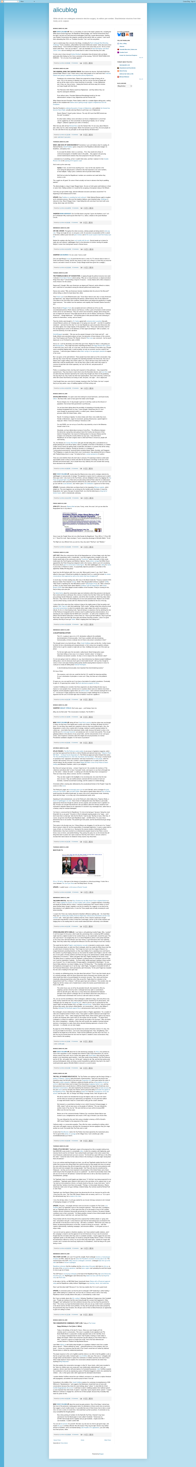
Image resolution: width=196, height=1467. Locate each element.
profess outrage (94, 561)
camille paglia (61, 1043)
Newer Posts (57, 1440)
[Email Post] (80, 63)
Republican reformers (59, 1266)
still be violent (85, 690)
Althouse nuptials (99, 487)
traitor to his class (76, 1196)
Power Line (59, 296)
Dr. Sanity (76, 321)
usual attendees (67, 483)
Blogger (101, 1454)
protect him (84, 1091)
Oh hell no (60, 881)
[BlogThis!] (86, 63)
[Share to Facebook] (90, 63)
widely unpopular (65, 1082)
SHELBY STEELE (65, 708)
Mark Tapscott (62, 606)
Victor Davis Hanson (66, 278)
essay (69, 258)
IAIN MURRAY (64, 255)
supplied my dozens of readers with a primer (75, 902)
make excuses (104, 1088)
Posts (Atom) (64, 1443)
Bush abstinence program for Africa (88, 683)
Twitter (73, 619)
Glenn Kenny (123, 71)
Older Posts (107, 1440)
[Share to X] (88, 63)
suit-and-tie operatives (68, 1268)
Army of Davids (105, 791)
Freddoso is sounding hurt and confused (74, 197)
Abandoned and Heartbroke (128, 68)
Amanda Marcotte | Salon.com (128, 49)
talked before (59, 593)
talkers (55, 398)
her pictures (64, 1424)
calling (103, 565)
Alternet (122, 46)
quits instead (78, 235)
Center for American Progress (128, 55)
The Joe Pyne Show (68, 883)
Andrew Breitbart (76, 54)
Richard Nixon (73, 126)
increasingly (72, 789)
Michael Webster (124, 77)
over (81, 789)
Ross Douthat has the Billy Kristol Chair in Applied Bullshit (90, 900)
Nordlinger (104, 199)
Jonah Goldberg (85, 643)
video (81, 1151)
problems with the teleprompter (90, 585)
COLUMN (64, 31)
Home (82, 1440)
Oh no (55, 881)
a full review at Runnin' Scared (78, 887)
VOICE (59, 31)
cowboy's (76, 1298)
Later (98, 1369)
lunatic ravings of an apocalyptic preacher (92, 351)
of (69, 1134)
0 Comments (75, 63)
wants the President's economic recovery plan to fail (91, 1258)
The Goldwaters (88, 483)
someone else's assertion (94, 321)
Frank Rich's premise (85, 722)
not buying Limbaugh (70, 1274)
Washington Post (91, 583)
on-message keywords (68, 732)
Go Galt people (97, 758)
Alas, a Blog (123, 43)
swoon (60, 1089)
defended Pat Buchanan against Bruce (69, 1008)
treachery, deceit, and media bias (99, 1283)
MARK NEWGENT (65, 213)
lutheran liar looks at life (126, 74)
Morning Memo (59, 345)
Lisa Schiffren (83, 1356)
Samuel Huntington (80, 664)
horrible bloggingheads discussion (63, 1388)
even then (104, 372)
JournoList (85, 559)
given (78, 789)
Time (73, 582)
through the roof (76, 1002)
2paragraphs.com (125, 65)
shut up (105, 1266)
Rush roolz (62, 1277)
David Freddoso (68, 147)
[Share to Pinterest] (92, 63)
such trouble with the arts (81, 240)
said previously (86, 1004)
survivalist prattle (74, 791)
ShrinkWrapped (57, 334)
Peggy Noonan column (101, 345)
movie (64, 786)
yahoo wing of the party (88, 1266)
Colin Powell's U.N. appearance (90, 1427)
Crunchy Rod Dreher (71, 443)
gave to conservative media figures (73, 565)
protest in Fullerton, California (61, 1078)
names (109, 565)
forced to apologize (70, 1262)
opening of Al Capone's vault (73, 161)
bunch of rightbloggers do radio (62, 801)
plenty (66, 1134)
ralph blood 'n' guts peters (64, 137)
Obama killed (71, 506)
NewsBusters (65, 1132)
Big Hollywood (64, 1361)
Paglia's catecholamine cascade (77, 945)
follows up (63, 1344)
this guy (59, 1425)
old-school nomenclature (60, 608)
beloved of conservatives (60, 1088)
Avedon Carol (124, 52)
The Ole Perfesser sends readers (74, 751)
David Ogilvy (92, 1055)
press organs (85, 1268)
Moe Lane (90, 338)
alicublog (65, 9)
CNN (106, 582)
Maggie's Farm (67, 308)
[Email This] (84, 63)
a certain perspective (91, 454)
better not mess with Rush (94, 1275)
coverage (73, 1134)
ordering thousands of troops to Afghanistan (78, 108)
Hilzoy (98, 1051)
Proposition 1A (86, 1080)
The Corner (92, 1323)
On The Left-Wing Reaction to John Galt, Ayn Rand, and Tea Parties (74, 757)
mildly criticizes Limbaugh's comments (79, 1260)
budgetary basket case (96, 1084)
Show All (141, 57)
